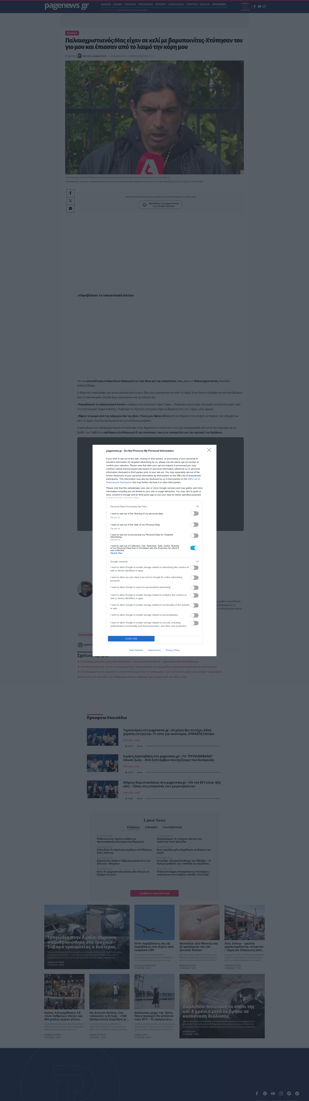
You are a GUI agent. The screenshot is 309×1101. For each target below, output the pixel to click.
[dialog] (154, 550)
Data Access (154, 650)
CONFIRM (131, 639)
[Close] (210, 451)
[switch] (194, 513)
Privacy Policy (173, 650)
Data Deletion (136, 650)
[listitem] (154, 506)
